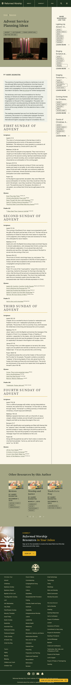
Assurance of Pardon (53, 626)
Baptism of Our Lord (10, 593)
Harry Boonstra (13, 75)
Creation (28, 587)
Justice (31, 506)
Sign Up (28, 553)
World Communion (52, 593)
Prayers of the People (53, 654)
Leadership (29, 620)
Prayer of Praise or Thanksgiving (56, 661)
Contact (41, 3)
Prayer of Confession (53, 619)
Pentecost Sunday (9, 630)
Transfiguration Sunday (10, 597)
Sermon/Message (52, 639)
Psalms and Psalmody (32, 656)
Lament (49, 622)
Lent (5, 600)
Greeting (49, 609)
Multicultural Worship (32, 636)
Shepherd (59, 42)
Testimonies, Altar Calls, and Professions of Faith (55, 650)
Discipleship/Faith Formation (34, 597)
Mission (28, 630)
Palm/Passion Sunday (10, 610)
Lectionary (16, 32)
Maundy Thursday (9, 613)
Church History (30, 577)
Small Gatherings (52, 577)
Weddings (50, 587)
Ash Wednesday (8, 603)
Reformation (29, 663)
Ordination (29, 643)
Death (18, 503)
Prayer (58, 507)
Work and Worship (52, 590)
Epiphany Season (9, 590)
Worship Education (52, 597)
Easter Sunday (8, 620)
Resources (12, 15)
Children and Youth (9, 662)
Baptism (12, 503)
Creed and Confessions (54, 646)
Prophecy (59, 40)
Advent (7, 32)
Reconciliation (30, 659)
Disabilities (29, 593)
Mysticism (51, 507)
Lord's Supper (51, 657)
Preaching (28, 649)
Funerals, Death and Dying (33, 603)
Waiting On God (10, 34)
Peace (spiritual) (29, 32)
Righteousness (33, 508)
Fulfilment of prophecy (61, 85)
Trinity (49, 583)
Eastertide (7, 623)
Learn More (61, 45)
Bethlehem (60, 35)
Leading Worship (14, 507)
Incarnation (60, 131)
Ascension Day (8, 626)
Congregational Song (32, 583)
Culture (28, 590)
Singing (59, 62)
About (29, 3)
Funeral (12, 505)
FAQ (52, 3)
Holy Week (7, 606)
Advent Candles (61, 31)
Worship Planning (59, 65)
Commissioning (30, 580)
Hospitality (29, 610)
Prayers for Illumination (53, 632)
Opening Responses (53, 612)
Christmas (60, 38)
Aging (6, 652)
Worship (31, 510)
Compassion (32, 504)
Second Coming (61, 110)
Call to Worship (51, 606)
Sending (49, 664)
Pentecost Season (9, 633)
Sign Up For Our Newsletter (52, 680)
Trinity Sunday (8, 636)
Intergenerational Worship (33, 613)
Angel (58, 33)
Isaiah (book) (60, 87)
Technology (50, 580)
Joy (58, 133)
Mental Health (30, 623)
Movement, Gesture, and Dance (35, 633)
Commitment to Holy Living (55, 629)
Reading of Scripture (53, 636)
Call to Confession (52, 616)
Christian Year (8, 665)
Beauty (6, 655)
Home (5, 15)
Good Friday (7, 616)
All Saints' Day (8, 639)
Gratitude (28, 606)
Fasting (28, 600)
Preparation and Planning (33, 653)
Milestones (29, 626)
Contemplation (53, 505)
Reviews (28, 666)
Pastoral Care (29, 646)
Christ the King (8, 643)
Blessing (6, 659)
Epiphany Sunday (9, 587)
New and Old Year (31, 639)
